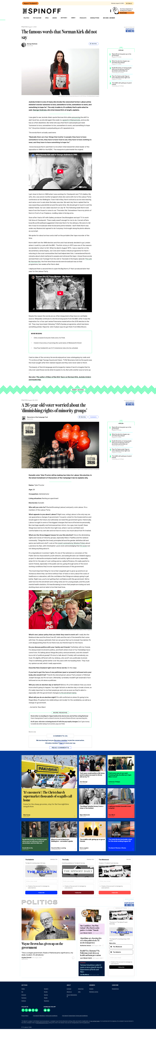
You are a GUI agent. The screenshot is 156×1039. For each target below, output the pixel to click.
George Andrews (32, 44)
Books (55, 18)
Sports (46, 995)
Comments (93, 417)
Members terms (93, 991)
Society (46, 988)
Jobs (79, 991)
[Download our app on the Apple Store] (45, 1011)
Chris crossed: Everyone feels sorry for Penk (49, 338)
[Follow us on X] (26, 1011)
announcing (76, 117)
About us (69, 991)
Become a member (109, 18)
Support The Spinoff (30, 3)
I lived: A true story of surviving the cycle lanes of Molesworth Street (58, 343)
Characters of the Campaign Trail (37, 417)
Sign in (130, 3)
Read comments (60, 748)
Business (46, 1000)
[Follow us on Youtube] (30, 1011)
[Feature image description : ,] (92, 916)
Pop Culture (37, 18)
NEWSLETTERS (121, 908)
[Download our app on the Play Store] (48, 1011)
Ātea (47, 18)
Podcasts (83, 18)
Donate (91, 988)
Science (23, 1000)
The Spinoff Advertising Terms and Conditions (75, 1015)
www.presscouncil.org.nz (42, 1022)
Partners (23, 998)
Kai (22, 991)
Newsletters (94, 18)
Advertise (81, 988)
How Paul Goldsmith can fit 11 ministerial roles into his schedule (56, 348)
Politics (26, 18)
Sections (63, 17)
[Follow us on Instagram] (33, 1011)
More (73, 17)
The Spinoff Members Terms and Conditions (45, 1015)
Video (23, 988)
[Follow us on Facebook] (23, 1011)
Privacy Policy (24, 1015)
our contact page (95, 1021)
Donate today (123, 12)
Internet (23, 995)
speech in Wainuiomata (71, 120)
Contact (69, 988)
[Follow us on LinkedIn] (36, 1011)
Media (45, 998)
